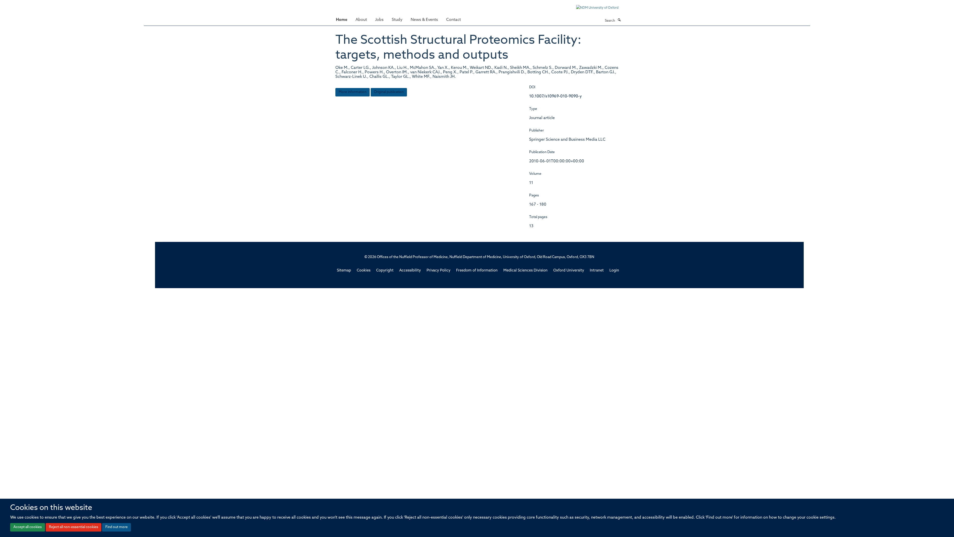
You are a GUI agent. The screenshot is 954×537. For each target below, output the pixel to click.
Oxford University (568, 270)
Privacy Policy (438, 270)
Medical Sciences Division (525, 270)
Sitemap (344, 270)
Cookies (363, 270)
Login (614, 270)
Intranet (597, 270)
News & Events (424, 20)
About (361, 20)
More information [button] (352, 92)
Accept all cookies (27, 527)
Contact (453, 20)
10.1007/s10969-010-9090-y (555, 96)
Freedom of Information (477, 270)
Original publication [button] (389, 92)
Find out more (116, 527)
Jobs (379, 20)
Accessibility (410, 270)
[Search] (619, 20)
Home (341, 20)
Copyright (385, 270)
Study (397, 20)
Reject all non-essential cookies (73, 527)
